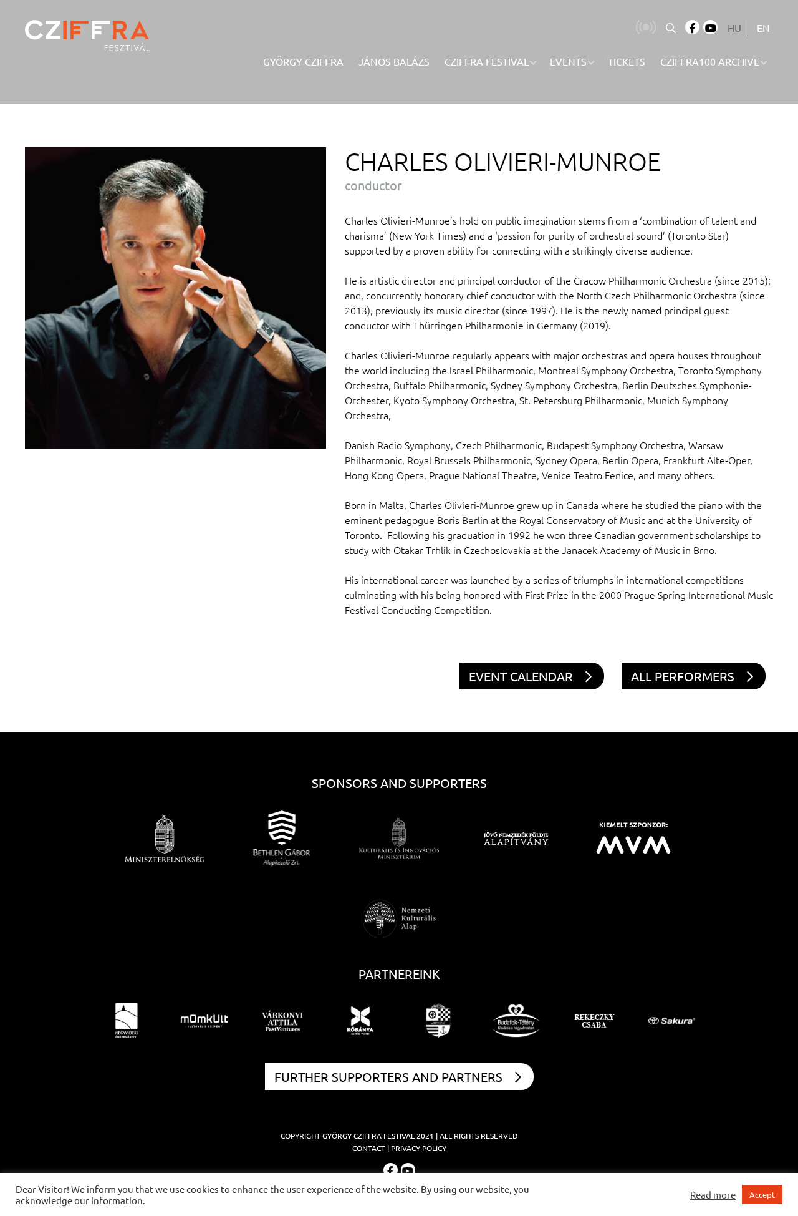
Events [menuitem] (568, 61)
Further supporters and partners (388, 1076)
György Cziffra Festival (368, 1136)
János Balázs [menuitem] (394, 61)
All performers (682, 676)
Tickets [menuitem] (626, 61)
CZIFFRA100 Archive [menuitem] (709, 61)
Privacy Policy (418, 1148)
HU (734, 27)
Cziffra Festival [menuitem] (487, 61)
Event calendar (521, 676)
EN (763, 27)
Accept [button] (762, 1194)
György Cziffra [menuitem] (303, 61)
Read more (713, 1194)
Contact (368, 1148)
